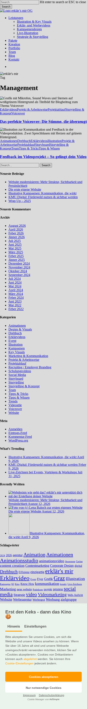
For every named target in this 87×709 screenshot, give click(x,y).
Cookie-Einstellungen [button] (19, 663)
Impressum (29, 695)
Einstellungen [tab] (35, 626)
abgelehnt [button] (30, 659)
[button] (43, 677)
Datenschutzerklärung (51, 695)
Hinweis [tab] (13, 626)
